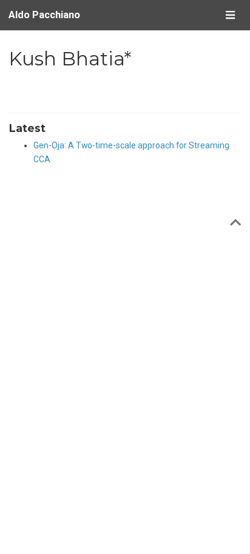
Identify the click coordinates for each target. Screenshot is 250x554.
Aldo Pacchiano (44, 15)
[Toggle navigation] (230, 15)
